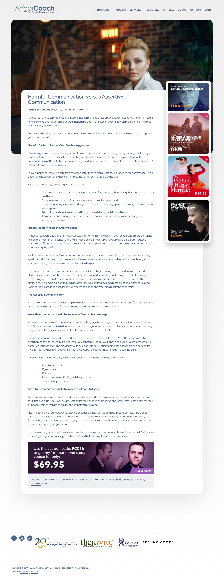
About (182, 9)
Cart (208, 9)
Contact (195, 9)
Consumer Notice (19, 571)
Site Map (33, 571)
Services (135, 9)
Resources (152, 9)
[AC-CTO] (91, 473)
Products (119, 9)
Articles (168, 9)
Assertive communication (100, 479)
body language (124, 479)
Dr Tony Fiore (75, 110)
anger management (73, 479)
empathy (139, 479)
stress (45, 483)
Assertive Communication (45, 479)
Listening (36, 483)
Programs (102, 9)
